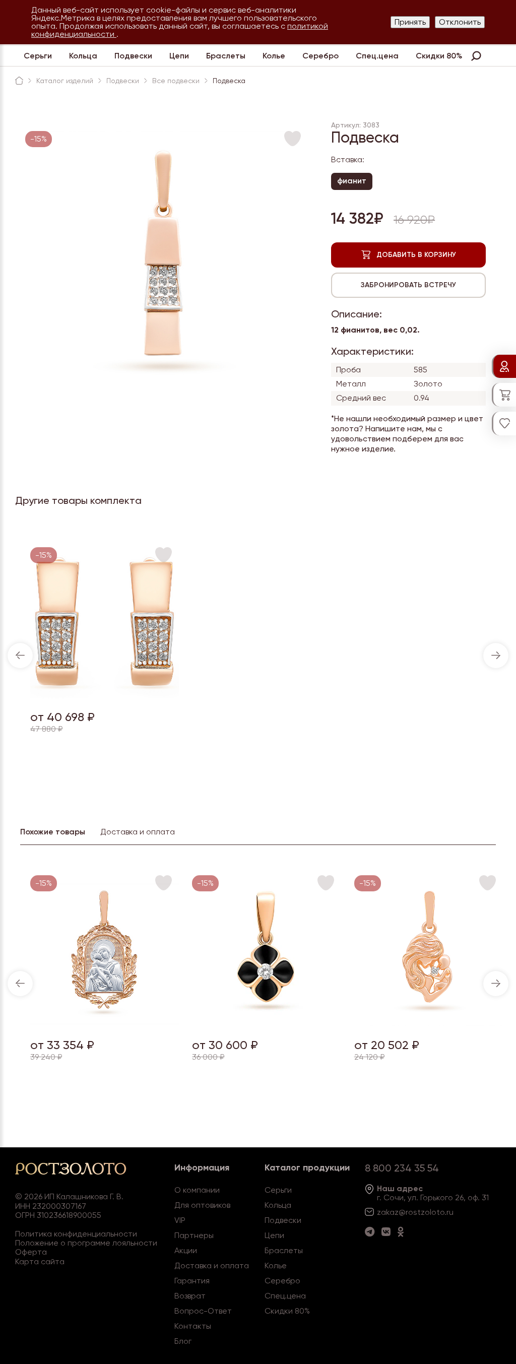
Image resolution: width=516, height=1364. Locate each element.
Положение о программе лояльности (86, 1243)
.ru (449, 1212)
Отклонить (460, 22)
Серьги (38, 55)
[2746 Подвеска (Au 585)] (104, 1023)
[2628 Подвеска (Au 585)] (266, 1023)
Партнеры (194, 1235)
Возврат (190, 1296)
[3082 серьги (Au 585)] (104, 695)
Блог (182, 1341)
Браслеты (225, 55)
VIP (179, 1220)
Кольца (83, 55)
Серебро (320, 55)
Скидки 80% (439, 55)
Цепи (179, 55)
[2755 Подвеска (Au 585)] (428, 1023)
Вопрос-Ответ (203, 1311)
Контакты (192, 1326)
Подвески (133, 55)
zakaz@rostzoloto (410, 1212)
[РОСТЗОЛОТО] (19, 81)
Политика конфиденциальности (76, 1234)
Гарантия (192, 1280)
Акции (185, 1250)
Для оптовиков (202, 1205)
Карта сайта (39, 1261)
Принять (410, 22)
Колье (274, 55)
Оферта (31, 1252)
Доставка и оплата (211, 1265)
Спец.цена (377, 55)
